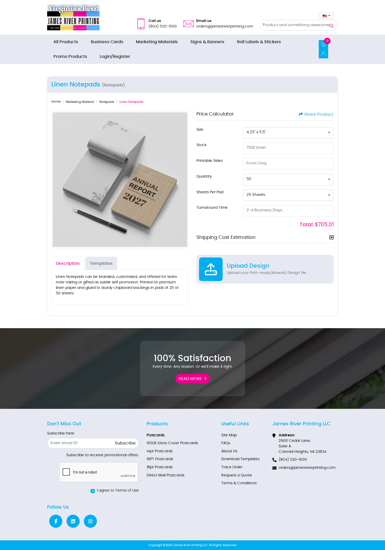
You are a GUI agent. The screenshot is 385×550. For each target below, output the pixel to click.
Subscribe (125, 443)
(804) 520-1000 (293, 459)
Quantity (204, 176)
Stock (201, 145)
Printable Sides (209, 161)
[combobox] (326, 15)
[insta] (90, 521)
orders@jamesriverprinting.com (307, 468)
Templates (101, 263)
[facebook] (55, 521)
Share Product (318, 114)
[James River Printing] (73, 17)
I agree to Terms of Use (118, 490)
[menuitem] (66, 42)
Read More (190, 379)
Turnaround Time (212, 208)
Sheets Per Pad (209, 192)
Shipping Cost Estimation (226, 237)
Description (68, 263)
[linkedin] (73, 521)
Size (199, 129)
